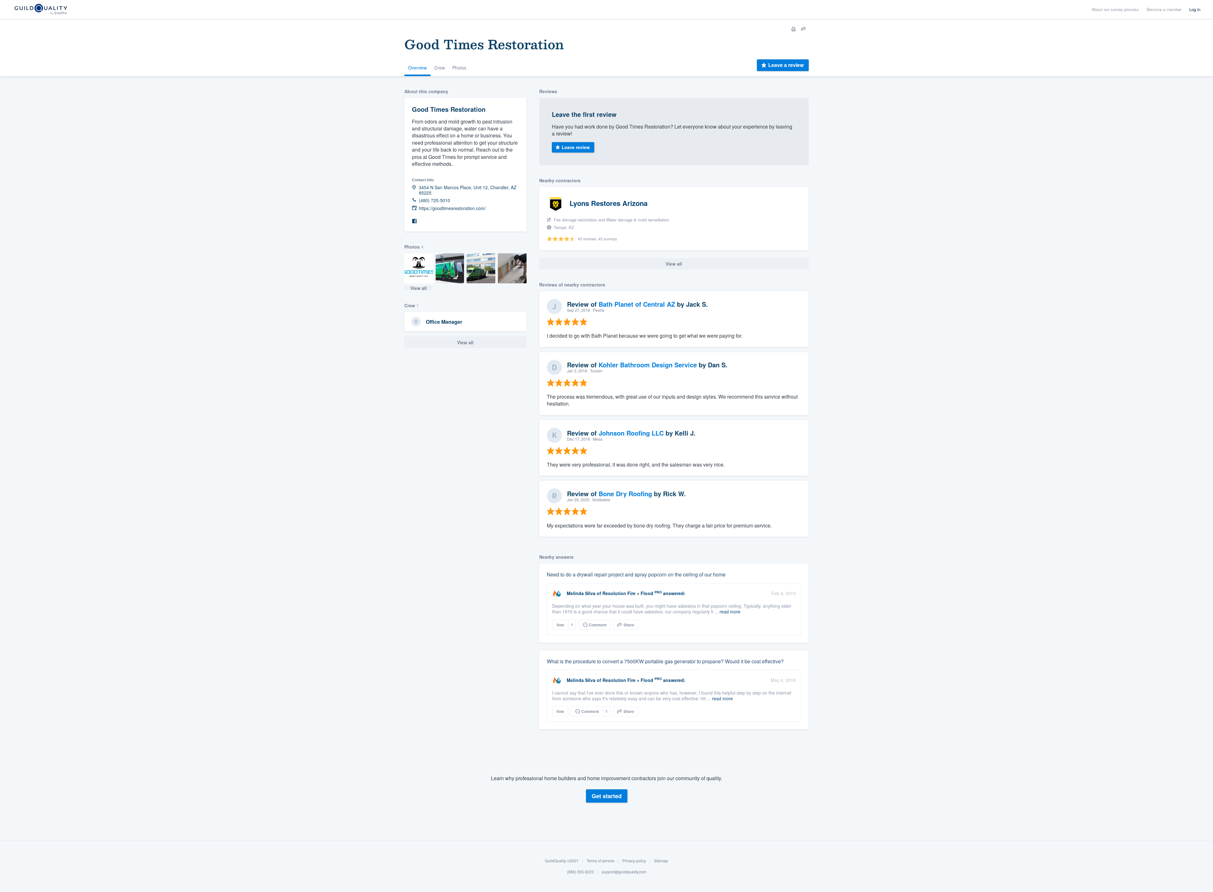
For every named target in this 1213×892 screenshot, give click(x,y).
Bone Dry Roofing (625, 493)
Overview (417, 67)
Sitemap (661, 860)
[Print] (793, 29)
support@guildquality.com (624, 872)
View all (418, 288)
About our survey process (1115, 9)
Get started (607, 796)
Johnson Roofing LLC (631, 432)
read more (730, 611)
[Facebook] (414, 221)
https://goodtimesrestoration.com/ (452, 208)
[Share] (804, 29)
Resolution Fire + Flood (627, 593)
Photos (459, 67)
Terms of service (600, 860)
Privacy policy (634, 860)
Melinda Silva (581, 593)
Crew (439, 67)
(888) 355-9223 (580, 872)
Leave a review (786, 65)
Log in (1194, 9)
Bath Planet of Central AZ (637, 304)
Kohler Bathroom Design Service (648, 364)
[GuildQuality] (41, 9)
